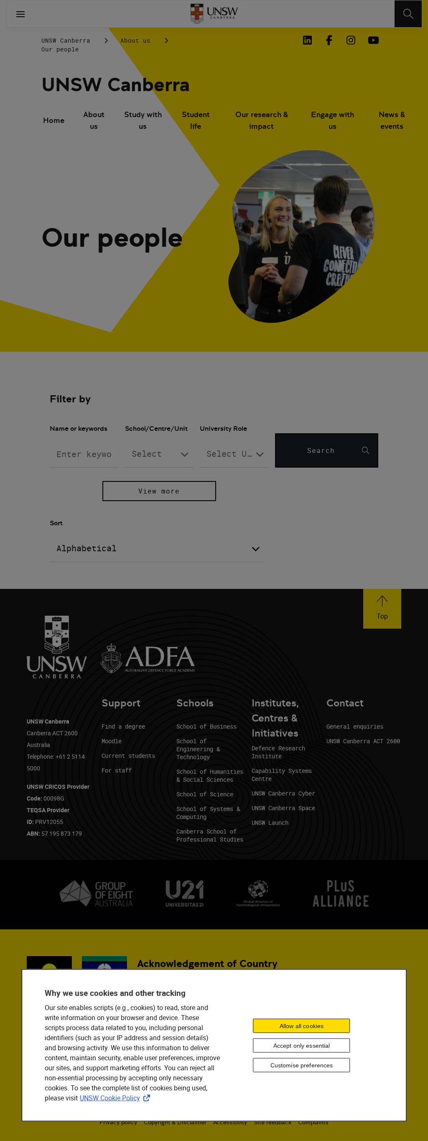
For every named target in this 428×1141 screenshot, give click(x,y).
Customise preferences (301, 1065)
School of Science (204, 794)
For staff (117, 770)
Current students (128, 756)
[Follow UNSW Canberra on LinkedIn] (307, 40)
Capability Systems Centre (282, 775)
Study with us (143, 120)
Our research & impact (261, 120)
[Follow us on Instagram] (351, 40)
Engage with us (332, 120)
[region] (214, 1045)
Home (53, 120)
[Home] (214, 14)
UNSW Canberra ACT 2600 (363, 741)
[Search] (408, 13)
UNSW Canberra (65, 40)
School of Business (206, 726)
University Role (223, 428)
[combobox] (159, 454)
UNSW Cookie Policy (116, 1098)
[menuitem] (54, 121)
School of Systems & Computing (208, 813)
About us (135, 40)
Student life (196, 120)
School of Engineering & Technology (198, 749)
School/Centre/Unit (156, 428)
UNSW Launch (270, 822)
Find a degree (123, 726)
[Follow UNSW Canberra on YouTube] (372, 40)
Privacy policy (118, 1122)
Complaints (313, 1122)
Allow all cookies (302, 1025)
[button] (382, 609)
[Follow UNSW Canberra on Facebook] (329, 40)
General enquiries (354, 726)
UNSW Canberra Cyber (283, 793)
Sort (56, 523)
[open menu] (20, 13)
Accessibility (230, 1122)
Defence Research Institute (278, 752)
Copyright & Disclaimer (175, 1122)
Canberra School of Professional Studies (209, 835)
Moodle (112, 741)
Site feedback (272, 1122)
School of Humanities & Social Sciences (209, 775)
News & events (392, 120)
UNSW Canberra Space (283, 808)
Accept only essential (301, 1045)
